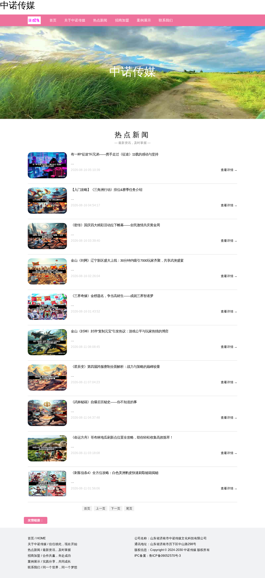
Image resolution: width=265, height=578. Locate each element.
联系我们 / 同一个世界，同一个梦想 (52, 567)
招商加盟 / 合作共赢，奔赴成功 (49, 555)
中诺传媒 (17, 5)
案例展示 (144, 20)
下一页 (115, 508)
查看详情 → (229, 170)
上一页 (100, 508)
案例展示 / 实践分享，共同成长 (49, 561)
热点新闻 (100, 20)
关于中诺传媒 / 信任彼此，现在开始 (52, 544)
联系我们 (166, 20)
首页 (52, 20)
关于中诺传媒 (74, 20)
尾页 (129, 508)
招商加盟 (122, 20)
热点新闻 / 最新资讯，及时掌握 (49, 550)
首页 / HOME (37, 538)
